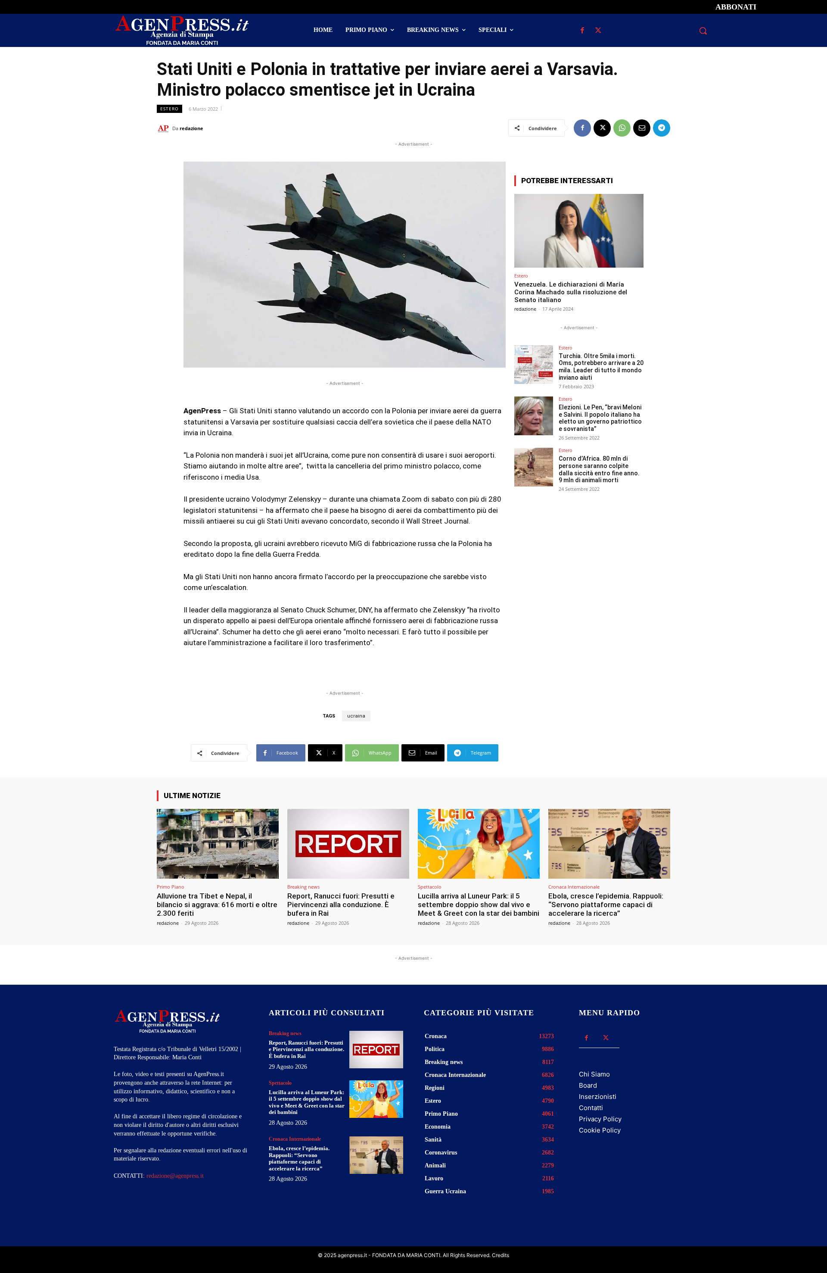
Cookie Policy (600, 1130)
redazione (191, 128)
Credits (500, 1255)
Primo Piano (170, 886)
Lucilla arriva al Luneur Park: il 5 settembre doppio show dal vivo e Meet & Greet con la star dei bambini (478, 905)
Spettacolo (429, 886)
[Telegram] (661, 128)
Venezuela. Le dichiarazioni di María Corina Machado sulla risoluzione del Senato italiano (570, 292)
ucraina (356, 716)
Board (588, 1085)
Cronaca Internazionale (574, 886)
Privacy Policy (600, 1119)
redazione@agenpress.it (175, 1176)
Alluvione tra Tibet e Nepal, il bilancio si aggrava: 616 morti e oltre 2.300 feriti (217, 905)
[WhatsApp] (622, 128)
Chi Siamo (594, 1074)
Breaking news (303, 886)
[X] (598, 31)
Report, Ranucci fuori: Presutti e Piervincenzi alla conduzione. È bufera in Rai (341, 905)
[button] (703, 30)
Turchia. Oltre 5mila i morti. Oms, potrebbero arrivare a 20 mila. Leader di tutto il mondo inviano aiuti (601, 367)
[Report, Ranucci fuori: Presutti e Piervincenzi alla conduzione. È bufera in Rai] (348, 843)
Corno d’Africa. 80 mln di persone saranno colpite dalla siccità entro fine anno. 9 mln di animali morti (599, 469)
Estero (169, 109)
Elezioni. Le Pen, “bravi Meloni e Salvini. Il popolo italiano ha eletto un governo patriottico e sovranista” (600, 418)
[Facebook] (582, 31)
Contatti (591, 1108)
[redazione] (164, 128)
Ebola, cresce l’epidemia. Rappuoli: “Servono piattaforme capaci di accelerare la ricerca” (605, 905)
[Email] (641, 128)
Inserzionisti (597, 1096)
